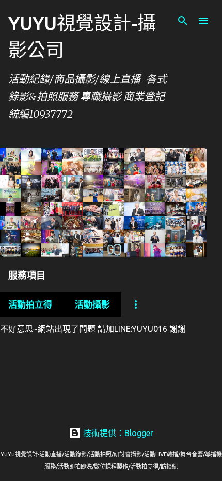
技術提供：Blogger (117, 433)
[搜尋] (183, 20)
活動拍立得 (30, 304)
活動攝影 (92, 304)
